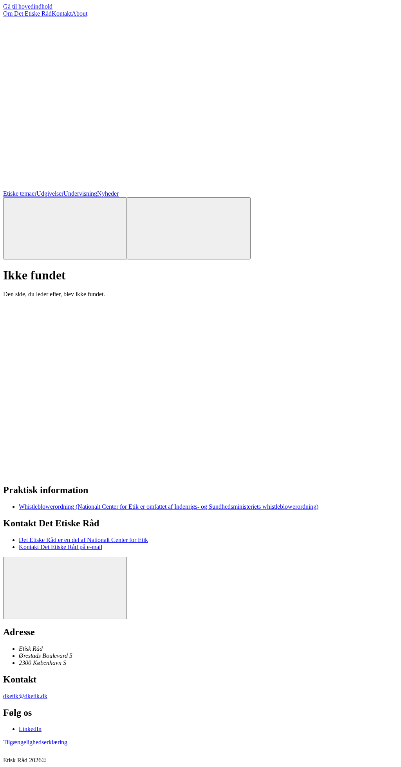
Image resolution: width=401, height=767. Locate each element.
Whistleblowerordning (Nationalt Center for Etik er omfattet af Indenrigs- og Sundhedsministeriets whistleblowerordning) (168, 506)
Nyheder (108, 193)
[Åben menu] (189, 228)
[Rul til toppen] (65, 588)
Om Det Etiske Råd (27, 13)
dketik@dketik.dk (25, 696)
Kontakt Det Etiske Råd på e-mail (60, 547)
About (79, 13)
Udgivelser (49, 193)
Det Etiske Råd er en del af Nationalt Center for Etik (83, 540)
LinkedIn (30, 729)
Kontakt (62, 13)
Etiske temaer (19, 193)
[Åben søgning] (65, 228)
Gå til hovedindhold (27, 6)
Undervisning (80, 193)
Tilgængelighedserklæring (35, 742)
